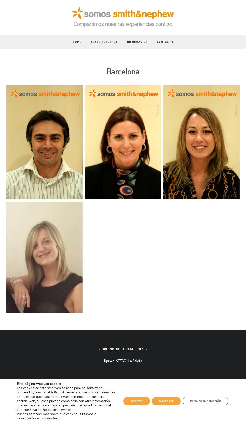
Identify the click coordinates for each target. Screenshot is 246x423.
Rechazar (166, 401)
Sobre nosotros (104, 41)
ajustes (52, 418)
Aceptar (137, 401)
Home (77, 41)
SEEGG (121, 360)
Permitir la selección (205, 401)
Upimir (109, 360)
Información (137, 41)
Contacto (165, 41)
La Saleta (135, 360)
